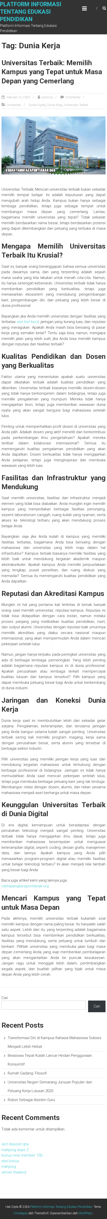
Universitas (14, 105)
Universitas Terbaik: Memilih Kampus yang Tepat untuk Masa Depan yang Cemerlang (51, 72)
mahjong (8, 1166)
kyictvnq (47, 97)
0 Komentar (72, 97)
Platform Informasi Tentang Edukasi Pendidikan (30, 12)
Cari (4, 998)
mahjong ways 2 (14, 1150)
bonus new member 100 (21, 1155)
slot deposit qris (15, 1144)
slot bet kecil (28, 321)
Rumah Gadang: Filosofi (27, 1073)
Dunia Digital (37, 105)
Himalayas (21, 1213)
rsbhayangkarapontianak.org (25, 886)
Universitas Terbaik (76, 105)
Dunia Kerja (54, 105)
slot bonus (10, 1161)
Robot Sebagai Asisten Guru (31, 1100)
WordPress (86, 1213)
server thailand (13, 1172)
